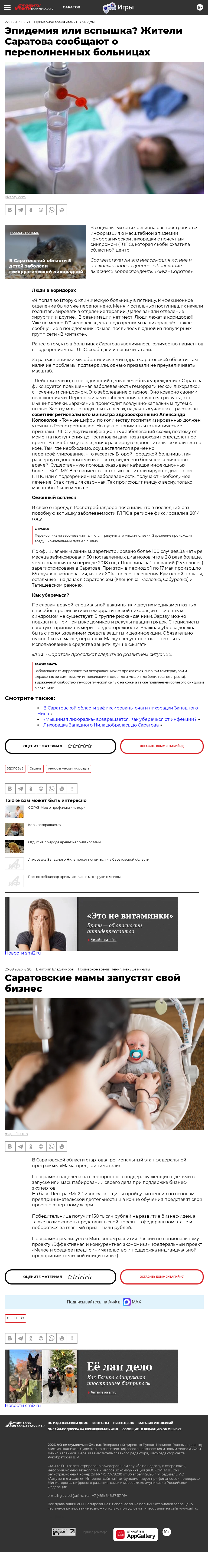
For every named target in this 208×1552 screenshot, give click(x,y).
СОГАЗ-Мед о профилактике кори (57, 807)
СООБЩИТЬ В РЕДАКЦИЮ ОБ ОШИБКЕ (151, 1429)
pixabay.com (15, 197)
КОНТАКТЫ (100, 1423)
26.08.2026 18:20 (18, 969)
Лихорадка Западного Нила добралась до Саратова (101, 725)
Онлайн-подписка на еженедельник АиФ (83, 1429)
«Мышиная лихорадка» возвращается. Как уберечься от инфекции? (120, 719)
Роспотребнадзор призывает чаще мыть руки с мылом (74, 877)
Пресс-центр (123, 1423)
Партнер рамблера (94, 1532)
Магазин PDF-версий (155, 1423)
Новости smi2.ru (23, 953)
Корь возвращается (44, 825)
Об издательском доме (68, 1423)
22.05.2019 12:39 (17, 22)
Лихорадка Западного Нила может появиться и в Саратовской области (88, 859)
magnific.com (16, 1134)
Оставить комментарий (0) (162, 746)
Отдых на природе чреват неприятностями (64, 842)
